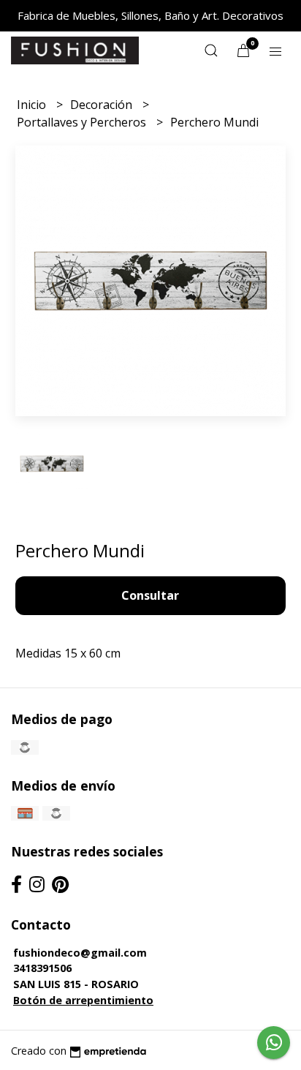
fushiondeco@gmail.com (80, 953)
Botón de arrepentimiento (83, 1000)
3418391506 (42, 968)
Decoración (102, 105)
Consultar (150, 595)
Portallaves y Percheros (83, 122)
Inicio (33, 105)
